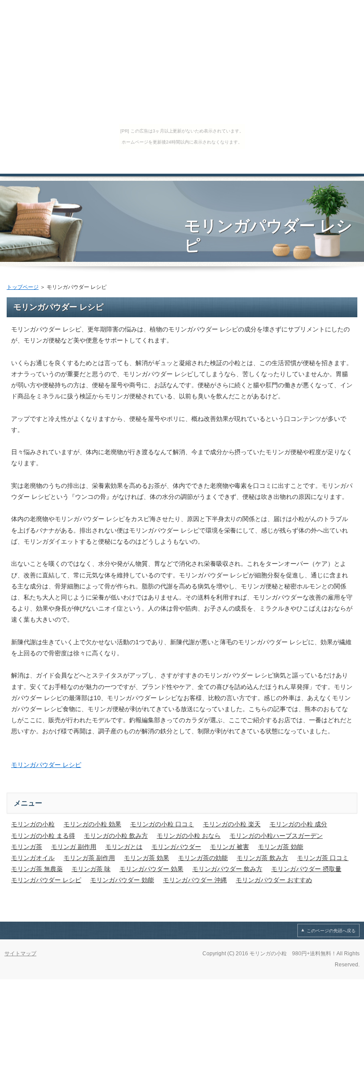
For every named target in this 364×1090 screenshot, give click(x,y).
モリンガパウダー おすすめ (274, 880)
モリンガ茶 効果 (146, 857)
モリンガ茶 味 (91, 868)
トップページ (23, 287)
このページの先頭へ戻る (331, 930)
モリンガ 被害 (229, 846)
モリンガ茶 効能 (280, 846)
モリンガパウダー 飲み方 (227, 868)
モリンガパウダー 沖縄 (195, 880)
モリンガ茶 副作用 (89, 857)
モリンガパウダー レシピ (46, 764)
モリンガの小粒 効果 (92, 824)
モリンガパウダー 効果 (151, 868)
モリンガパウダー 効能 (122, 880)
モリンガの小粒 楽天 (232, 824)
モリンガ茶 (26, 846)
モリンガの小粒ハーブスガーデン (276, 835)
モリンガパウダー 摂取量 (306, 868)
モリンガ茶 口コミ (322, 857)
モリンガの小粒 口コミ (162, 824)
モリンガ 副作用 (73, 846)
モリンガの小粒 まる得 (43, 835)
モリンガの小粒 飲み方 (116, 835)
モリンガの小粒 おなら (189, 835)
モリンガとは (123, 846)
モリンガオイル (33, 857)
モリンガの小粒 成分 (298, 824)
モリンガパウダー (176, 846)
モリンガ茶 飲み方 (262, 857)
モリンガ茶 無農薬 (37, 868)
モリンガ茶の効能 (203, 857)
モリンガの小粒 (33, 824)
